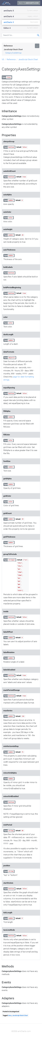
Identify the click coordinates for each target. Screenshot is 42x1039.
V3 (3, 59)
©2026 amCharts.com (21, 1031)
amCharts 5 (21, 10)
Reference (8, 46)
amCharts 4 (21, 16)
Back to (28, 3)
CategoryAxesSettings (13, 53)
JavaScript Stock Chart (13, 49)
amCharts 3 (21, 22)
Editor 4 (21, 28)
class (10, 1015)
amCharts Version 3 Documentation (6, 3)
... (37, 46)
